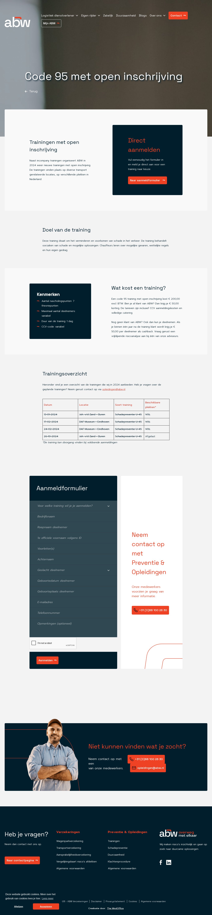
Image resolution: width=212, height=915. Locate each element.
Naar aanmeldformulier (145, 180)
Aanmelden (45, 660)
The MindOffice (115, 908)
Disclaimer (96, 901)
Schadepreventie (118, 848)
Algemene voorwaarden (70, 868)
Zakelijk (108, 15)
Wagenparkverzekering (69, 841)
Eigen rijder (88, 15)
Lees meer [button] (47, 898)
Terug (33, 91)
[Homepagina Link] (21, 22)
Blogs (143, 15)
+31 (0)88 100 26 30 (153, 610)
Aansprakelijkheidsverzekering (73, 855)
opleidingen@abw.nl (113, 389)
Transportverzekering (68, 848)
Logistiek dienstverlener (57, 15)
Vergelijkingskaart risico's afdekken (76, 861)
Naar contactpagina (20, 860)
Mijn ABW (49, 23)
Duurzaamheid (126, 15)
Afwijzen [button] (18, 906)
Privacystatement (115, 901)
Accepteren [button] (46, 906)
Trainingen (114, 841)
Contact (176, 15)
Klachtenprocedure (119, 861)
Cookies (133, 901)
